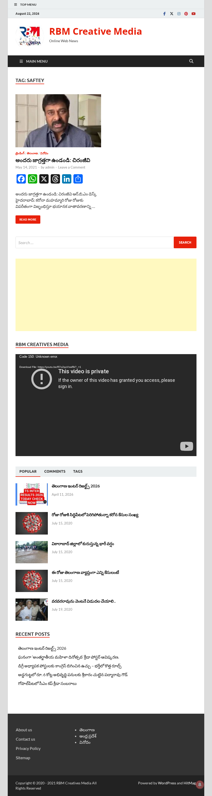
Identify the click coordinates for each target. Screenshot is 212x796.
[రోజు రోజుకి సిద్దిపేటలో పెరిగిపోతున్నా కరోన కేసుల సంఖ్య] (32, 515)
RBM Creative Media (95, 31)
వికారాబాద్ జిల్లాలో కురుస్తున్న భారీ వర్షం (83, 543)
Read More (26, 218)
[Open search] (191, 61)
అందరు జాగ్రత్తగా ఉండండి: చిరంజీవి (53, 160)
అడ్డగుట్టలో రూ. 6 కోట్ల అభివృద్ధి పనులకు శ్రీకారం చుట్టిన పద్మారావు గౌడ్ (73, 674)
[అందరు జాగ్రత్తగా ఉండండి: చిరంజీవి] (58, 120)
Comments (54, 471)
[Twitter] (172, 13)
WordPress (167, 783)
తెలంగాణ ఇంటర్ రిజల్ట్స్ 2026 (76, 485)
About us (24, 729)
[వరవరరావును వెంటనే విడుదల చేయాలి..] (32, 601)
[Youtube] (193, 13)
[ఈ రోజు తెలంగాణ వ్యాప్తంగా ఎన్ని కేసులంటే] (32, 572)
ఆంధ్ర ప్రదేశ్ (87, 735)
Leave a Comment (71, 167)
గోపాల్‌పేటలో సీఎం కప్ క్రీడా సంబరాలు (47, 683)
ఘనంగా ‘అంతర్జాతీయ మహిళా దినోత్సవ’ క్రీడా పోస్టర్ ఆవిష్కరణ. (68, 656)
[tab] (28, 471)
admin (49, 167)
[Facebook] (164, 13)
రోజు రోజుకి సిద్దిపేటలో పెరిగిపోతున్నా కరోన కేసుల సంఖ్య (95, 514)
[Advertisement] (106, 295)
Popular (27, 471)
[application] (106, 405)
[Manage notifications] (200, 784)
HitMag (190, 783)
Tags (77, 471)
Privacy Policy (28, 748)
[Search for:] (106, 242)
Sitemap (23, 757)
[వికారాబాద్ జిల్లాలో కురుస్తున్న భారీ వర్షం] (32, 544)
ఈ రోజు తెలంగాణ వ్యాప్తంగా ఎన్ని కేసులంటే (85, 572)
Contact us (25, 738)
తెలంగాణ (32, 153)
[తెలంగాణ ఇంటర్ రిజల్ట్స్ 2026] (32, 486)
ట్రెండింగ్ (20, 153)
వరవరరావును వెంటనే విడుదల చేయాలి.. (84, 600)
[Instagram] (179, 13)
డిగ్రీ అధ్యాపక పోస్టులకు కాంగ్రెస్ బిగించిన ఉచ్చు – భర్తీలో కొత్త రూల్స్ (70, 665)
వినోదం (44, 153)
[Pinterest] (186, 13)
